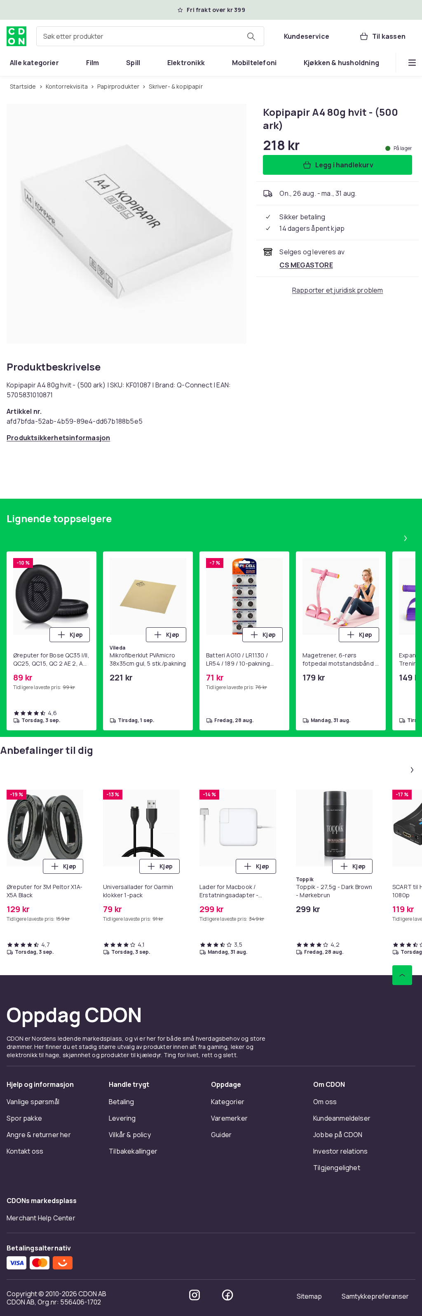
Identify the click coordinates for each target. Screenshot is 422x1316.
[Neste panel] (405, 538)
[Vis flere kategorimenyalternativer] (412, 63)
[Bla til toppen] (402, 975)
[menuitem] (34, 63)
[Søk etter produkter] (251, 36)
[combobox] (150, 36)
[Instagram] (194, 1295)
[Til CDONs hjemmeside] (16, 36)
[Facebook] (227, 1295)
